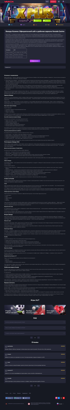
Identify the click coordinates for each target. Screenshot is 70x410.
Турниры (19, 393)
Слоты (6, 393)
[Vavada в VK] (59, 398)
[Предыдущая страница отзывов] (31, 386)
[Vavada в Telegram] (58, 1)
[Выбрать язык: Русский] (64, 1)
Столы (14, 393)
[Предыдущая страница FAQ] (31, 338)
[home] (9, 1)
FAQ (30, 393)
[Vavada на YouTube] (64, 398)
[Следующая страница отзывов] (38, 386)
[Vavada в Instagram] (56, 398)
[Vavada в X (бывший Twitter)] (61, 398)
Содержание (24, 393)
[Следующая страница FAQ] (38, 338)
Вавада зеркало (35, 60)
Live (10, 393)
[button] (68, 13)
